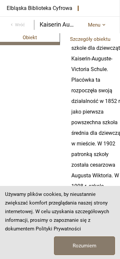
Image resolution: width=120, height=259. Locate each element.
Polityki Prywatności (58, 229)
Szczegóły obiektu (90, 39)
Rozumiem (84, 246)
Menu (94, 25)
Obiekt (30, 38)
